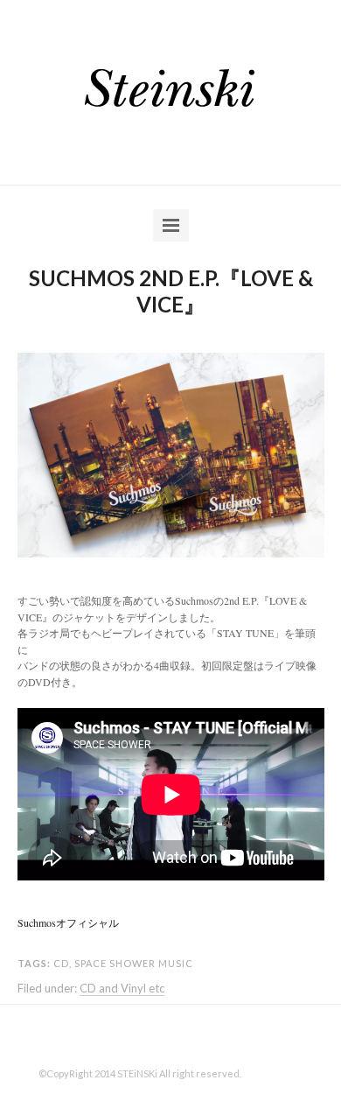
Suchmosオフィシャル (68, 922)
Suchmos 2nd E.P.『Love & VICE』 (171, 291)
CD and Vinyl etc (122, 988)
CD (61, 963)
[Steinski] (170, 89)
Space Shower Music (133, 963)
